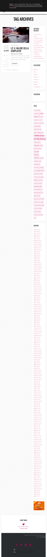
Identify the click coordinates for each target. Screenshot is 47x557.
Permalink (7, 66)
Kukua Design (43, 536)
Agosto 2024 (36, 273)
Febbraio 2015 (37, 479)
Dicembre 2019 (37, 373)
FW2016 (39, 148)
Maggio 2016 (36, 452)
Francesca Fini (40, 132)
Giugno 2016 (36, 450)
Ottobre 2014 (36, 487)
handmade (41, 167)
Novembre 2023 (37, 289)
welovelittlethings (6, 64)
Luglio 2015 (36, 470)
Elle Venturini (37, 126)
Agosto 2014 (36, 490)
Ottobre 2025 (36, 247)
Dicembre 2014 (37, 483)
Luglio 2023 (36, 295)
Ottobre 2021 (36, 333)
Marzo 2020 (36, 368)
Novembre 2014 (37, 485)
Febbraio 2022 (37, 326)
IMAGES (35, 84)
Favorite (26, 526)
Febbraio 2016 (37, 457)
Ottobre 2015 (36, 465)
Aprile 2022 (36, 322)
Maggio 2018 (36, 408)
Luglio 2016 (36, 448)
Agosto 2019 (36, 381)
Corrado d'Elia (37, 123)
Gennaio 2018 (37, 415)
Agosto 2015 (36, 468)
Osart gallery (38, 186)
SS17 (38, 202)
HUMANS (35, 82)
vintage (35, 214)
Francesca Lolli (38, 145)
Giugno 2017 (36, 428)
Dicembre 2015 (37, 461)
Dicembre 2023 (37, 288)
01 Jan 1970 (23, 528)
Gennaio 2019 (37, 393)
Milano (40, 183)
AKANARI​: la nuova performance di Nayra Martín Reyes (38, 51)
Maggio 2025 (36, 257)
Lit (8, 57)
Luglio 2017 (36, 426)
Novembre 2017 (37, 419)
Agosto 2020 (36, 359)
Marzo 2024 (36, 282)
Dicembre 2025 (37, 244)
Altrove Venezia (37, 110)
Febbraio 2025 (37, 262)
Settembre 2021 (37, 335)
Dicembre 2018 (37, 395)
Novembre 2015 (37, 463)
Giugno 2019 (36, 384)
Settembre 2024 (37, 271)
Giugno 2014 (36, 494)
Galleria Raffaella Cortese (36, 155)
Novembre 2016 (37, 441)
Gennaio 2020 (37, 372)
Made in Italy (40, 170)
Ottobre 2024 (36, 269)
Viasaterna (39, 208)
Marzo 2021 (36, 346)
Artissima (36, 113)
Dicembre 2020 (37, 351)
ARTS (35, 72)
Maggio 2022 (36, 320)
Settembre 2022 (37, 313)
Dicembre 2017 (37, 417)
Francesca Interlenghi (39, 137)
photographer (37, 189)
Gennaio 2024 (37, 286)
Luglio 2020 (36, 361)
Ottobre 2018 (36, 399)
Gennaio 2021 (37, 350)
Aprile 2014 (36, 496)
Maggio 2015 (36, 474)
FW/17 (35, 148)
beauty (41, 116)
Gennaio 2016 (37, 459)
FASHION (7, 55)
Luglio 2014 (36, 492)
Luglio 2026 (36, 231)
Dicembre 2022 (37, 308)
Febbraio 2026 (37, 240)
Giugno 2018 (36, 406)
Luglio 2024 (36, 275)
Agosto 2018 (36, 403)
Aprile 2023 (36, 300)
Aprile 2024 (36, 280)
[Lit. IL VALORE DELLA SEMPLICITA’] (16, 35)
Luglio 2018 (36, 404)
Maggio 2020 (36, 364)
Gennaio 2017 (37, 437)
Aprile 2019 (36, 388)
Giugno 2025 (36, 255)
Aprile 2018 (36, 410)
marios (35, 173)
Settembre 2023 (37, 293)
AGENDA (35, 69)
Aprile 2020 (36, 366)
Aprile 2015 (36, 476)
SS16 (35, 202)
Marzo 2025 (36, 260)
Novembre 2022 (37, 309)
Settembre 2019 (37, 379)
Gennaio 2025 (37, 264)
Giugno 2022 (36, 319)
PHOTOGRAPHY (37, 87)
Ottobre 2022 (36, 311)
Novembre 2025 (37, 246)
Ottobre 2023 (36, 291)
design (42, 123)
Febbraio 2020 (37, 370)
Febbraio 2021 (37, 348)
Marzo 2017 (36, 434)
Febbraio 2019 (37, 392)
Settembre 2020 (37, 357)
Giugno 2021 (36, 340)
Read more (14, 63)
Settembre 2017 (37, 423)
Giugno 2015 (36, 472)
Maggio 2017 (36, 430)
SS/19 (42, 199)
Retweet (22, 526)
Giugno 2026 (36, 233)
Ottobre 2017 (36, 421)
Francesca (17, 45)
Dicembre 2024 (37, 266)
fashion (36, 129)
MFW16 (39, 180)
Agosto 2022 (36, 315)
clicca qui (11, 6)
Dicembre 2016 (37, 439)
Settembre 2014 (37, 488)
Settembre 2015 (37, 466)
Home (18, 22)
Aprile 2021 (36, 344)
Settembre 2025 (37, 249)
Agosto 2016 (36, 446)
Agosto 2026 (36, 229)
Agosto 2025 (36, 251)
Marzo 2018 (36, 412)
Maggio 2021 (36, 342)
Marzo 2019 (36, 390)
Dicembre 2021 (37, 330)
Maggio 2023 (36, 298)
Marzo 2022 (36, 324)
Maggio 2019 (36, 386)
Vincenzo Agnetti (37, 211)
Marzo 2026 (36, 238)
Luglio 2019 (36, 382)
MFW (35, 180)
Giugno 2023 (36, 297)
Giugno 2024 (36, 277)
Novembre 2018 (37, 397)
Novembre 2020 (37, 353)
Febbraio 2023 (37, 304)
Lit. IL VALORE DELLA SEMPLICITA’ (20, 49)
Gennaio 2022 (37, 328)
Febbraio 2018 (37, 413)
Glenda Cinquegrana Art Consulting (37, 164)
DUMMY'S (36, 77)
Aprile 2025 (36, 258)
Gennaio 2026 (37, 242)
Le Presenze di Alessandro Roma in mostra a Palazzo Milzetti (39, 56)
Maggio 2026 (36, 235)
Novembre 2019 (37, 375)
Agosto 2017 (36, 424)
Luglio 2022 (36, 317)
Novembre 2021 (37, 331)
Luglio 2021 (36, 339)
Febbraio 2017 (37, 435)
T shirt (7, 61)
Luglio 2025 (36, 253)
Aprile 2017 (36, 432)
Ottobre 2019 (36, 377)
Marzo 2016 (36, 455)
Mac (35, 170)
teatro (41, 202)
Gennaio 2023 (37, 306)
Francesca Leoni (37, 142)
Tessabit (7, 62)
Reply (19, 526)
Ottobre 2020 (36, 355)
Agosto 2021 (36, 337)
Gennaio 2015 (37, 481)
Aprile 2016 (36, 454)
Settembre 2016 (37, 445)
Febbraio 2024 (37, 284)
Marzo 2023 (36, 302)
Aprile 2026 (36, 236)
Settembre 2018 (37, 401)
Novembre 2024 (37, 267)
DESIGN (35, 74)
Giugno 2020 (36, 362)
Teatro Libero (37, 205)
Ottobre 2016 (36, 443)
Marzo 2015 (36, 477)
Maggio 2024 (36, 278)
